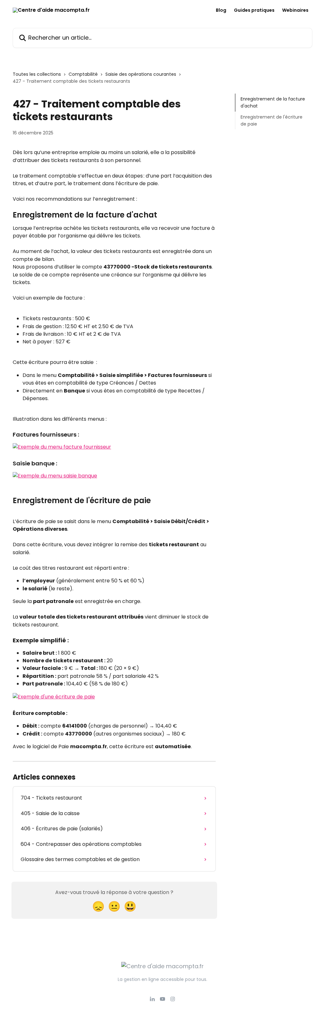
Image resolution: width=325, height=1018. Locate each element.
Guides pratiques (254, 10)
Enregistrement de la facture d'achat (273, 102)
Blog (221, 10)
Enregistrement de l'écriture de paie (271, 120)
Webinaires (295, 10)
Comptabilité (83, 74)
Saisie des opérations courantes (140, 74)
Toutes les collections (37, 74)
